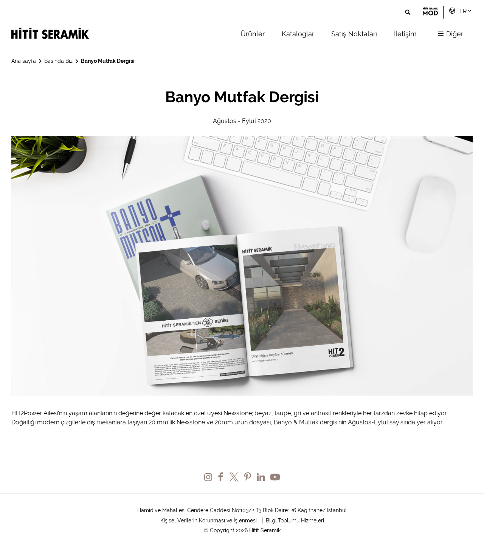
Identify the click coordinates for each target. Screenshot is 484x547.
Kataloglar (298, 34)
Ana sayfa (23, 61)
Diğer (453, 34)
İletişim (405, 34)
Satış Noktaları (354, 34)
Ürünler (252, 34)
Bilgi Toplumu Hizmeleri (295, 520)
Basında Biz (58, 61)
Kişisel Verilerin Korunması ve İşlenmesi (208, 520)
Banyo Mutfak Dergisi (108, 61)
